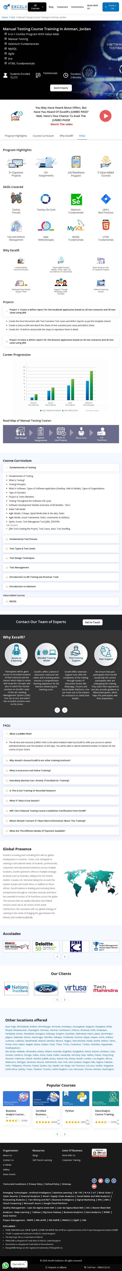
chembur (44, 1030)
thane (59, 1044)
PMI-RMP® (54, 1220)
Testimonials (50, 73)
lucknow (9, 1040)
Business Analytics (73, 1212)
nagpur (67, 1040)
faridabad (10, 1033)
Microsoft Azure (32, 1203)
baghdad (67, 1051)
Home (5, 17)
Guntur (19, 1033)
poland (35, 1065)
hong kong (107, 1055)
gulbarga (50, 1033)
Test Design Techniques (22, 558)
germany (75, 1055)
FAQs (82, 135)
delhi (92, 1030)
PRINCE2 (66, 1220)
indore (90, 1033)
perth (8, 1065)
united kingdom (59, 1069)
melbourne (10, 1062)
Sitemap (66, 1184)
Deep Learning (21, 1212)
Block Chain (105, 1192)
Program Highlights (16, 135)
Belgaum (90, 1026)
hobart (97, 1055)
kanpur (94, 1037)
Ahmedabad (23, 1026)
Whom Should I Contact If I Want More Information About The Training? (48, 820)
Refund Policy (52, 1184)
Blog (51, 6)
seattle (99, 1065)
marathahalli (31, 1040)
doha (42, 1055)
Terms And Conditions (14, 1184)
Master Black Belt (101, 1207)
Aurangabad (78, 1026)
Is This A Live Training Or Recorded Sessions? (33, 790)
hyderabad (81, 1033)
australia (57, 1051)
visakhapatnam (12, 1047)
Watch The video (62, 124)
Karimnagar (37, 1037)
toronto (47, 1069)
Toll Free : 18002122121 (98, 1267)
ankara (40, 1051)
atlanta (48, 1051)
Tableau (36, 1212)
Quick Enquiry (61, 87)
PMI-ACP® (41, 1220)
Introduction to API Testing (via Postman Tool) (34, 577)
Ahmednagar (44, 1026)
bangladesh (78, 1051)
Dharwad (84, 1030)
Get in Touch (92, 622)
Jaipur (97, 1033)
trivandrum (75, 1044)
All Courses (35, 7)
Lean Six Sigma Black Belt (70, 1207)
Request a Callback (57, 1267)
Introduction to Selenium (23, 586)
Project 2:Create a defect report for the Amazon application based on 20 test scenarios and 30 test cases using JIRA (62, 341)
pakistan (108, 1062)
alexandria (31, 1051)
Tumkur (86, 1044)
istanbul (37, 1058)
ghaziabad (29, 1033)
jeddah (45, 1058)
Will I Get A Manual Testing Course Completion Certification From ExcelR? (48, 810)
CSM (84, 1220)
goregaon (40, 1033)
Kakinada (18, 1037)
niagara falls (89, 1062)
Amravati (56, 1026)
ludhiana (19, 1040)
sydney (21, 1069)
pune (14, 1044)
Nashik (96, 1040)
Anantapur (67, 1026)
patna (112, 1040)
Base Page (10, 1026)
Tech (12, 17)
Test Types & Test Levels (22, 548)
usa (70, 1069)
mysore (59, 1040)
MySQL (13, 601)
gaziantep (65, 1055)
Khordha (48, 1037)
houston (9, 1058)
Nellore (104, 1040)
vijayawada (106, 1044)
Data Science (9, 1215)
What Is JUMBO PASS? (21, 733)
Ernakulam (102, 1030)
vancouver (78, 1069)
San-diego (65, 1065)
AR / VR (78, 1192)
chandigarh (33, 1030)
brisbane (104, 1051)
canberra (18, 1055)
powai (8, 1044)
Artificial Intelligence (40, 1192)
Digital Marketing (86, 1199)
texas (29, 1069)
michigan (21, 1062)
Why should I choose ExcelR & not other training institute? (40, 760)
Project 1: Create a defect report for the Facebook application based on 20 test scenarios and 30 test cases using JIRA (62, 311)
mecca (108, 1058)
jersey (52, 1058)
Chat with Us (18, 1264)
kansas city (62, 1058)
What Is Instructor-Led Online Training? (30, 770)
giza (83, 1055)
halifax (90, 1055)
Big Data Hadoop (52, 1212)
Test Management (19, 567)
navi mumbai (78, 1040)
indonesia (19, 1058)
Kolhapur (57, 1037)
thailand (37, 1069)
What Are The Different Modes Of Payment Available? (37, 830)
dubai (49, 1055)
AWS (106, 1199)
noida (89, 1040)
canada (9, 1055)
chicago (28, 1055)
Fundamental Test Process (23, 539)
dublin (56, 1055)
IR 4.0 (87, 1192)
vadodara (95, 1044)
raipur (22, 1044)
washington (108, 1069)
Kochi (101, 1037)
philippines (17, 1065)
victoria (88, 1069)
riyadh (56, 1065)
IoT (94, 1192)
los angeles (98, 1058)
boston (95, 1051)
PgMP (76, 1220)
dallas (36, 1055)
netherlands (51, 1062)
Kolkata (109, 1037)
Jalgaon (8, 1037)
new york (62, 1062)
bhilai (109, 1026)
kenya (72, 1058)
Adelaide (21, 1051)
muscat (40, 1062)
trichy (66, 1044)
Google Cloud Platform (55, 1203)
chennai (54, 1030)
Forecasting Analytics (14, 1199)
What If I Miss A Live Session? (25, 800)
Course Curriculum (43, 135)
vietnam (97, 1069)
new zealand (75, 1062)
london (87, 1058)
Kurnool (78, 1037)
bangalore (100, 1026)
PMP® (30, 1220)
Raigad (29, 1044)
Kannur (27, 1037)
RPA (100, 1199)
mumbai (50, 1040)
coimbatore (64, 1030)
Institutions (77, 6)
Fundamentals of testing (23, 467)
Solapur (44, 1044)
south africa (11, 1069)
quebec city (45, 1065)
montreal (31, 1062)
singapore (108, 1065)
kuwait (79, 1058)
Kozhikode (68, 1037)
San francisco (78, 1065)
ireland (28, 1058)
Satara (37, 1044)
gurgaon (60, 1033)
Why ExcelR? (66, 135)
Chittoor (75, 1030)
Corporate (62, 6)
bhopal (8, 1030)
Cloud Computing (12, 1203)
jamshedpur (107, 1033)
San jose (90, 1065)
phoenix (27, 1065)
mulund (41, 1040)
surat (52, 1044)
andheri (33, 1026)
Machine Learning (62, 1192)
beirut (88, 1051)
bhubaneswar (20, 1030)
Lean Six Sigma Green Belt (40, 1207)
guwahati (69, 1033)
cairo (112, 1051)
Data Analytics (93, 1212)
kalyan (86, 1037)
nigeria (99, 1062)
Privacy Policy (36, 1184)
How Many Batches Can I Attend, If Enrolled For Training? (39, 780)
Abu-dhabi (10, 1051)
